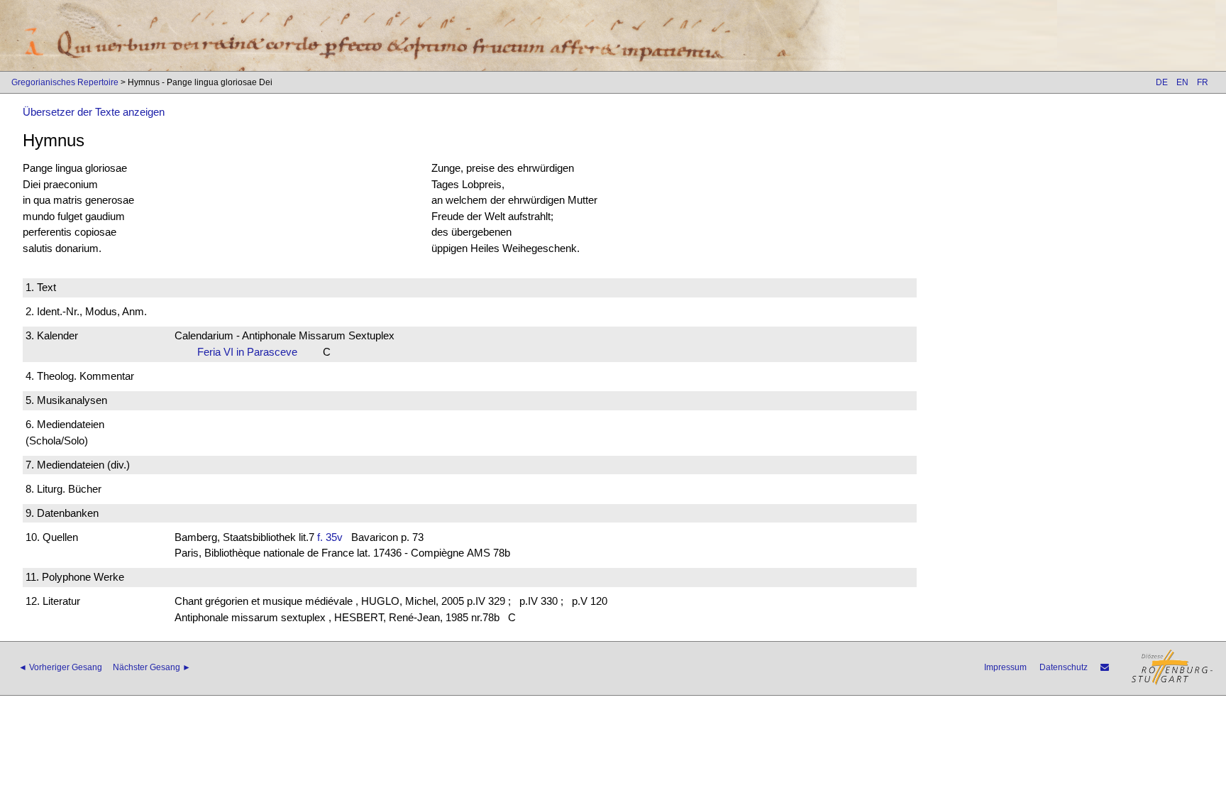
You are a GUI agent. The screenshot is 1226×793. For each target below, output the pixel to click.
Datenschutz (1063, 667)
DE (1162, 82)
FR (1202, 82)
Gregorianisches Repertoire (64, 82)
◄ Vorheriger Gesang (60, 667)
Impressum (1005, 667)
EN (1182, 82)
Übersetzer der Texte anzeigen (94, 112)
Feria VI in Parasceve (251, 352)
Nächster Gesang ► (152, 667)
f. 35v (330, 537)
